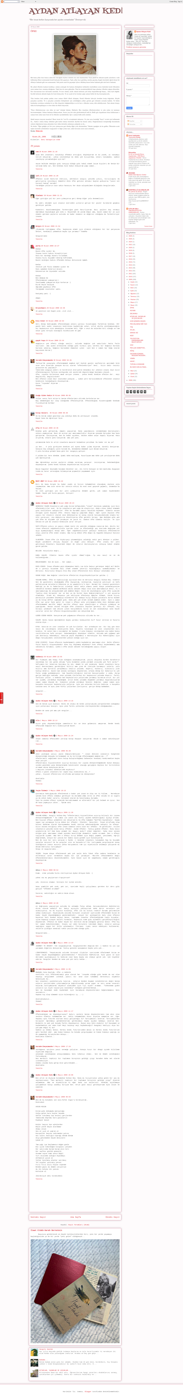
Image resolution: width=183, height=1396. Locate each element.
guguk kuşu (40, 341)
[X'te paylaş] (56, 136)
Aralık (132, 282)
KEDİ (131, 335)
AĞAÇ (132, 351)
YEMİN (132, 358)
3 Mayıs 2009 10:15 (57, 791)
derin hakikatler (134, 135)
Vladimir (39, 195)
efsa (38, 428)
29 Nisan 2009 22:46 (56, 308)
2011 (130, 273)
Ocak (132, 376)
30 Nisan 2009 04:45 (62, 360)
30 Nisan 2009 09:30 (59, 413)
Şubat (132, 373)
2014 (130, 265)
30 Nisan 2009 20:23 (65, 503)
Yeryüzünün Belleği (135, 137)
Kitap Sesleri (42, 413)
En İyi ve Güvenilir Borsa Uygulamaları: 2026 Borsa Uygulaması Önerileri (136, 156)
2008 (130, 380)
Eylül (132, 291)
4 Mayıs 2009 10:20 (49, 903)
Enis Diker (40, 321)
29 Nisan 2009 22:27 (50, 246)
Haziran (133, 299)
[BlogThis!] (54, 136)
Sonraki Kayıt (38, 1217)
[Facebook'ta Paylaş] (59, 136)
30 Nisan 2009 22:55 (53, 657)
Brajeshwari (41, 308)
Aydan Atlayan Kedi (44, 503)
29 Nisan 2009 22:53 (55, 321)
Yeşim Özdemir (42, 791)
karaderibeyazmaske (44, 360)
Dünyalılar (132, 152)
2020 (130, 247)
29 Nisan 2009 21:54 (51, 226)
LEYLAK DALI (133, 209)
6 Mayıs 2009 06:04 (62, 1097)
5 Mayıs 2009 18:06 (64, 1075)
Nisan (132, 305)
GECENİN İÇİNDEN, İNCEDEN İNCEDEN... (138, 354)
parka (38, 246)
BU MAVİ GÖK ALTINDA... (138, 367)
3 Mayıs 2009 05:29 (62, 751)
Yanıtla (39, 169)
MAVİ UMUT (40, 481)
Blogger (88, 1392)
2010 (130, 276)
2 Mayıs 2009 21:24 (64, 736)
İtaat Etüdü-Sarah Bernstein (46, 1230)
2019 (130, 250)
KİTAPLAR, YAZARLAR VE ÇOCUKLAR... (55, 1370)
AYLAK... (133, 330)
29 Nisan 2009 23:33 (55, 341)
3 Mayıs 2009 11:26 (64, 812)
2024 (130, 242)
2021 (130, 244)
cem (37, 152)
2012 (130, 271)
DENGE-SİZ (134, 333)
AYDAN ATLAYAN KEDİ (76, 11)
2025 (130, 239)
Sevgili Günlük (46, 1349)
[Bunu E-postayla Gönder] (52, 136)
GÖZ (131, 345)
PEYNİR (132, 310)
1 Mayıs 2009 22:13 (48, 720)
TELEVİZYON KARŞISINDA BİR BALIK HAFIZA (136, 340)
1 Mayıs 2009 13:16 (64, 701)
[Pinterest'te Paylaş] (61, 136)
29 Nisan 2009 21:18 (48, 152)
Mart (132, 371)
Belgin (38, 226)
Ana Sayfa (75, 1217)
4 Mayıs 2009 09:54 (49, 870)
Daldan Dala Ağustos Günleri (138, 175)
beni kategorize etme (50, 140)
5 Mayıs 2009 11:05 (62, 969)
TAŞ (131, 327)
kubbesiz (39, 657)
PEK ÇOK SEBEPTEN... (138, 348)
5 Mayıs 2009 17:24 (62, 1046)
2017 (130, 256)
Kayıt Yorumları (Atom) (78, 1225)
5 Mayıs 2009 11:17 (64, 1011)
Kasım (132, 285)
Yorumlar (132, 124)
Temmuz (133, 296)
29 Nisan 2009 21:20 (49, 176)
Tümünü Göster (148, 226)
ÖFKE (132, 308)
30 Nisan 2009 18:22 (54, 481)
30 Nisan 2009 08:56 (62, 395)
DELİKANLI (134, 313)
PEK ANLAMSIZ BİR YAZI (138, 324)
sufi (38, 176)
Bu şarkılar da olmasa (135, 191)
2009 (130, 279)
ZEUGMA (132, 173)
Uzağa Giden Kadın (44, 395)
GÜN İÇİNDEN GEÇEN (137, 321)
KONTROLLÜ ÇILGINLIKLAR (139, 190)
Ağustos (133, 293)
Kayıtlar (131, 121)
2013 (130, 268)
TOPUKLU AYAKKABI (137, 364)
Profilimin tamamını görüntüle (136, 47)
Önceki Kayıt (113, 1217)
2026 (130, 236)
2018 (130, 253)
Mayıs (132, 302)
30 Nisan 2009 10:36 (49, 428)
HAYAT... (133, 361)
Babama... (43, 1360)
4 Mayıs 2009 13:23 (64, 943)
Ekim (132, 288)
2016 (130, 259)
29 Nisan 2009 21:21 (53, 195)
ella (38, 720)
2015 (130, 262)
